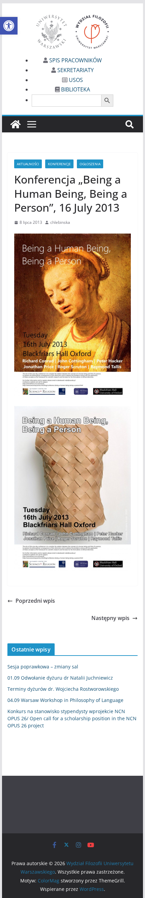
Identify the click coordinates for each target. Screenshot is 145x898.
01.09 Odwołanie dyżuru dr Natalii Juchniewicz (60, 678)
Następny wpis (110, 618)
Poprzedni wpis (35, 600)
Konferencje (59, 164)
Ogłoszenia (90, 164)
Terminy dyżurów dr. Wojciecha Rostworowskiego (63, 689)
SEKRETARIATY (75, 70)
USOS (75, 80)
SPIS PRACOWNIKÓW (75, 60)
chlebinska (60, 222)
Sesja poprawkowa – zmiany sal (42, 666)
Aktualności (28, 164)
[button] (9, 26)
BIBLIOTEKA (75, 89)
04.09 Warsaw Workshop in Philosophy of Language (65, 700)
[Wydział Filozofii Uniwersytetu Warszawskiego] (15, 124)
